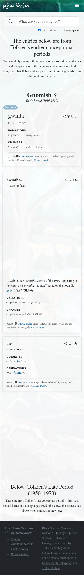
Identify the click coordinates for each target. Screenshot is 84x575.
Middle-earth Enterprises (57, 563)
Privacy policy (20, 554)
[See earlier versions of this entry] (68, 116)
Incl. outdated (49, 30)
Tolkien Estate (51, 568)
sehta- (17, 361)
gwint (9, 290)
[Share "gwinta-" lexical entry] (64, 116)
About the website (22, 544)
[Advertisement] (42, 233)
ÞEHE (17, 372)
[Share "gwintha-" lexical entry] (65, 180)
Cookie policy (19, 549)
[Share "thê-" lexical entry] (65, 344)
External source (26, 156)
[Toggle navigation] (77, 5)
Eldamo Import (41, 159)
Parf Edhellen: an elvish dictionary (16, 6)
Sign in (15, 539)
